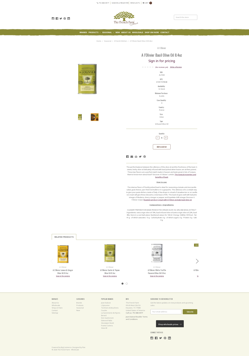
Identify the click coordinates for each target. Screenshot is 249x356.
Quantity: (162, 133)
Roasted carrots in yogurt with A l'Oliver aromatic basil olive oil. (168, 200)
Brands (83, 32)
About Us (126, 32)
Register (124, 3)
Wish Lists (135, 3)
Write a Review (176, 67)
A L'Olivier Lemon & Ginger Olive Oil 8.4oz (63, 271)
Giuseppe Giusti (107, 323)
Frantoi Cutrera (107, 325)
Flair (83, 347)
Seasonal (107, 32)
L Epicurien (105, 305)
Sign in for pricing (161, 61)
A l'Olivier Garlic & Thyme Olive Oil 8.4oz (110, 271)
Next (197, 261)
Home (98, 41)
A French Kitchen (120, 41)
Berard (103, 315)
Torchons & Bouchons (110, 308)
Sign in (115, 3)
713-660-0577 (103, 3)
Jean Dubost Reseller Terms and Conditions (137, 318)
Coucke (104, 310)
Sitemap (55, 313)
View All (104, 328)
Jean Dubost (106, 303)
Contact (164, 32)
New (118, 32)
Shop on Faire (152, 32)
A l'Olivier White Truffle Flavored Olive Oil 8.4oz (157, 271)
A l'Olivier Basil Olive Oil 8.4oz (141, 41)
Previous (51, 261)
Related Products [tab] (64, 237)
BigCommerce (66, 347)
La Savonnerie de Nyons (110, 313)
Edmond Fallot (106, 320)
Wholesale (137, 32)
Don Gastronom (107, 318)
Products (94, 32)
